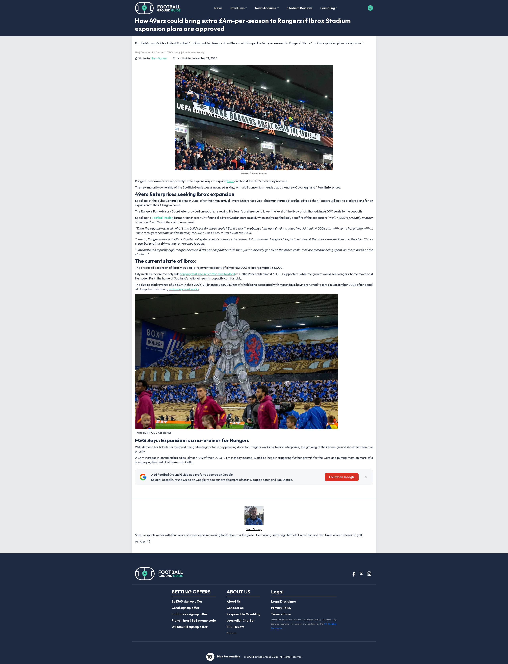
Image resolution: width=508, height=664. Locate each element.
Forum (231, 633)
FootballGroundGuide (150, 43)
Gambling (327, 8)
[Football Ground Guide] (158, 8)
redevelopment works (184, 289)
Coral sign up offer (185, 608)
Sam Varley (159, 58)
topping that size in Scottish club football (207, 274)
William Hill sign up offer (190, 627)
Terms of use (281, 614)
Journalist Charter (241, 620)
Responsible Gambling (243, 614)
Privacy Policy (281, 608)
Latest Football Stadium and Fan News (193, 43)
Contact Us (235, 608)
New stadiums (265, 8)
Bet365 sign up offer (187, 601)
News (218, 8)
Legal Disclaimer (283, 601)
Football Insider (162, 218)
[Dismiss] (366, 477)
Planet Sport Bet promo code (194, 620)
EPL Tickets (235, 627)
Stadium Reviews (299, 8)
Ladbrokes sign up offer (190, 614)
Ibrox (230, 181)
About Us (234, 601)
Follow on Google (342, 477)
